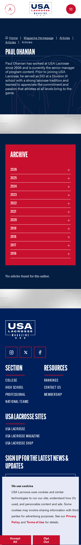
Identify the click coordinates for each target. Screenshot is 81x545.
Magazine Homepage (39, 38)
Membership (53, 395)
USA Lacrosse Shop (19, 444)
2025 (13, 178)
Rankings (51, 381)
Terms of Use (35, 522)
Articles (65, 38)
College (11, 381)
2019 (13, 229)
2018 (13, 237)
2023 (13, 195)
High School (14, 388)
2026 (13, 170)
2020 (13, 220)
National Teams (17, 402)
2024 (13, 187)
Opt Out (46, 540)
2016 (13, 254)
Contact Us (52, 388)
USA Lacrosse (15, 429)
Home (13, 38)
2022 (13, 203)
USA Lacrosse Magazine (22, 436)
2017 (13, 245)
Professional (15, 395)
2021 (13, 212)
